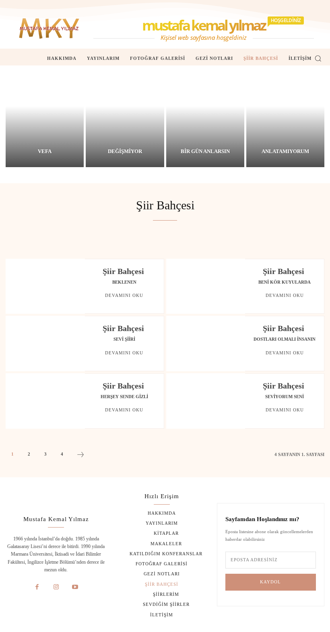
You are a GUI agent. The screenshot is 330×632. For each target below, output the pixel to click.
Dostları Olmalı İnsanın (285, 339)
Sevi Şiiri (124, 339)
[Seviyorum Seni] (205, 401)
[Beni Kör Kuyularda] (205, 286)
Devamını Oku (124, 295)
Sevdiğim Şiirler (144, 237)
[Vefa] (45, 116)
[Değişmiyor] (125, 116)
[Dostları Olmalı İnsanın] (205, 343)
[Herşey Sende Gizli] (45, 401)
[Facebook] (37, 587)
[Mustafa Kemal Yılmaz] (49, 28)
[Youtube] (75, 587)
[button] (318, 58)
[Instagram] (56, 587)
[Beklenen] (45, 286)
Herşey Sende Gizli (124, 396)
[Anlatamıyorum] (285, 116)
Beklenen (124, 282)
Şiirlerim (193, 237)
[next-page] (80, 455)
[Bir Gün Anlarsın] (205, 116)
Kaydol (270, 581)
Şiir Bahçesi (123, 271)
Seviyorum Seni (284, 396)
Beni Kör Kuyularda (284, 282)
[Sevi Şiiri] (45, 343)
